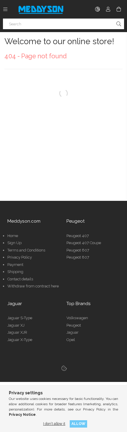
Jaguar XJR (17, 332)
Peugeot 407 (77, 236)
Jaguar (72, 332)
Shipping (15, 271)
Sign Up (14, 243)
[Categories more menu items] (5, 9)
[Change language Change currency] (97, 9)
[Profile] (108, 9)
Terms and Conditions (26, 250)
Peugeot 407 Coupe (83, 243)
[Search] (118, 24)
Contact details (20, 279)
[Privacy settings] (64, 368)
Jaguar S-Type (19, 318)
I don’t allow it (54, 423)
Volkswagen (77, 318)
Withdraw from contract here (33, 286)
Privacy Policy (19, 257)
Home (12, 236)
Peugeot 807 (77, 257)
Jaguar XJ (16, 325)
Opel (70, 339)
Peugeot (73, 325)
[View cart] (118, 9)
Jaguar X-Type (19, 339)
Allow (78, 423)
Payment (15, 264)
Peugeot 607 (77, 250)
